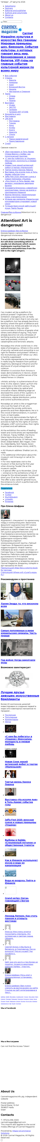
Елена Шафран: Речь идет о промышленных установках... (18, 976)
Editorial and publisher (15, 10)
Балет (12, 98)
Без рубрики (15, 212)
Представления (16, 141)
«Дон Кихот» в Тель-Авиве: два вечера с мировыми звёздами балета (19, 183)
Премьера (14, 999)
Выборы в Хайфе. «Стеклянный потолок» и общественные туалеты (20, 842)
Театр (7, 94)
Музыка (3, 1001)
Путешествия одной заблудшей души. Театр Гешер (20, 207)
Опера (12, 96)
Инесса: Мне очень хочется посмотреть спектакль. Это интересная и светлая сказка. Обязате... (19, 935)
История (23, 1001)
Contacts (9, 17)
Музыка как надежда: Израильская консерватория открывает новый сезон (22, 201)
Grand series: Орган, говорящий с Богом (17, 899)
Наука (35, 999)
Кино (11, 125)
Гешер (13, 1003)
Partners (9, 8)
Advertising (10, 6)
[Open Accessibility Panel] (1, 1140)
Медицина (13, 1001)
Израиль (34, 1001)
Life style (9, 119)
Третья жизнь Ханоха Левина (19, 170)
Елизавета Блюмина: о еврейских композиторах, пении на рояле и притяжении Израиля (21, 190)
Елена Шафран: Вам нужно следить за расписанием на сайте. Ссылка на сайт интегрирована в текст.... (21, 989)
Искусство (29, 1001)
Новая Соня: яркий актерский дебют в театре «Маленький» (19, 166)
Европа (12, 80)
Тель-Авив (32, 997)
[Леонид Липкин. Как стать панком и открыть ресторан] (10, 911)
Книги (12, 130)
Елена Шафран (8, 231)
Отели (12, 134)
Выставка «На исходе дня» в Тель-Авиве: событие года (21, 173)
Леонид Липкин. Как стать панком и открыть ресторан (21, 918)
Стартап (3, 999)
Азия (11, 85)
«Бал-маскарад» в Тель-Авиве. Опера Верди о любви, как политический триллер (19, 154)
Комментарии (11, 719)
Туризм (12, 123)
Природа (8, 999)
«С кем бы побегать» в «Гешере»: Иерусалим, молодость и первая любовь (20, 160)
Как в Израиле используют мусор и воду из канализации (21, 863)
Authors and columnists (16, 13)
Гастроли (18, 1003)
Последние (10, 715)
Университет (19, 997)
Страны (8, 78)
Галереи (13, 109)
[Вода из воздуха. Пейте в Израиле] (10, 876)
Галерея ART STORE (18, 112)
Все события (11, 76)
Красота (13, 132)
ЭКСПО (12, 107)
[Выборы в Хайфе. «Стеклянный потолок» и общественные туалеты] (10, 835)
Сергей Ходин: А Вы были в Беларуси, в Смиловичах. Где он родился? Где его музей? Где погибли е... (20, 950)
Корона (18, 1001)
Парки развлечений (18, 139)
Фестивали (10, 116)
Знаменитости (5, 1003)
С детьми (9, 137)
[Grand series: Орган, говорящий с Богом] (10, 893)
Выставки (9, 103)
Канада (12, 89)
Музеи (12, 105)
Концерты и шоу (13, 114)
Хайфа (7, 997)
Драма (12, 100)
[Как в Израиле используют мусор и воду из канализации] (10, 856)
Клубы (12, 128)
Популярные (11, 717)
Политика (20, 999)
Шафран (3, 997)
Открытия (26, 999)
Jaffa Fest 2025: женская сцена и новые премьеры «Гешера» (20, 177)
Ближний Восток (17, 87)
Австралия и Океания (19, 91)
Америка (13, 82)
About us (9, 15)
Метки (8, 722)
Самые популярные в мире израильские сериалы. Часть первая (19, 633)
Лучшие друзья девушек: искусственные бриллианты (20, 696)
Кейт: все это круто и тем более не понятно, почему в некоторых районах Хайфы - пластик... (21, 964)
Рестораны (14, 121)
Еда (10, 1003)
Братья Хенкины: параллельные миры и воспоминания (20, 196)
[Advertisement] (20, 1067)
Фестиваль (13, 997)
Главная (5, 212)
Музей (7, 1001)
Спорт (8, 143)
